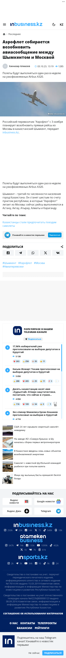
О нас (14, 623)
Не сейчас (34, 652)
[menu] (4, 24)
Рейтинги (42, 628)
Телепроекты (47, 623)
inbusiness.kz (11, 132)
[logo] (29, 24)
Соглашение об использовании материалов (33, 613)
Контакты (27, 623)
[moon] (54, 24)
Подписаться (53, 652)
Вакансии (24, 628)
